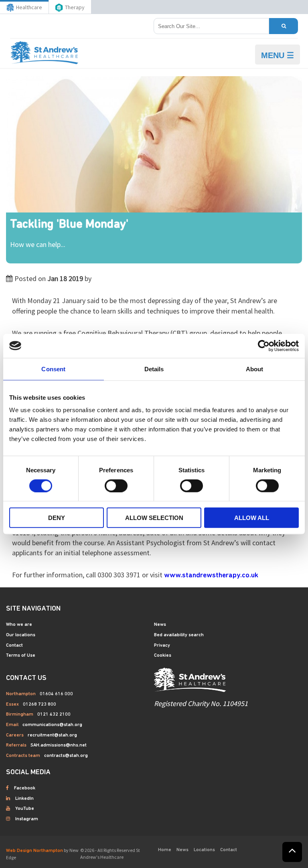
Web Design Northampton (34, 850)
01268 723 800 (39, 704)
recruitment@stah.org (52, 735)
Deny (56, 517)
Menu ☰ (277, 55)
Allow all (251, 517)
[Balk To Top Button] (292, 852)
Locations (204, 850)
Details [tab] (154, 368)
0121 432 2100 (54, 714)
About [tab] (254, 368)
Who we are (19, 624)
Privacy (162, 645)
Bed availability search (179, 635)
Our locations (20, 635)
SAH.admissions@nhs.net (58, 745)
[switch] (116, 485)
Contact (14, 645)
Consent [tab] (53, 368)
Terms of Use (20, 655)
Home (164, 850)
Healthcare (29, 7)
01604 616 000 (56, 694)
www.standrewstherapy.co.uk (211, 575)
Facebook (24, 788)
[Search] (283, 26)
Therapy (75, 7)
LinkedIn (24, 798)
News (160, 624)
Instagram (26, 819)
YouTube (24, 808)
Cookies (162, 655)
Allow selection (154, 517)
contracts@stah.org (66, 755)
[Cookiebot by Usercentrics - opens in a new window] (264, 346)
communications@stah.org (52, 724)
